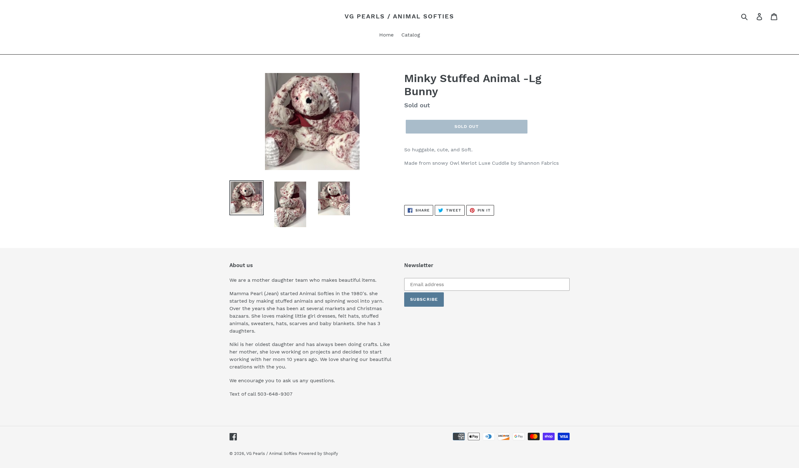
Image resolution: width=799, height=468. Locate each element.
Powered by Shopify (318, 453)
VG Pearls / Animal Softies (399, 16)
